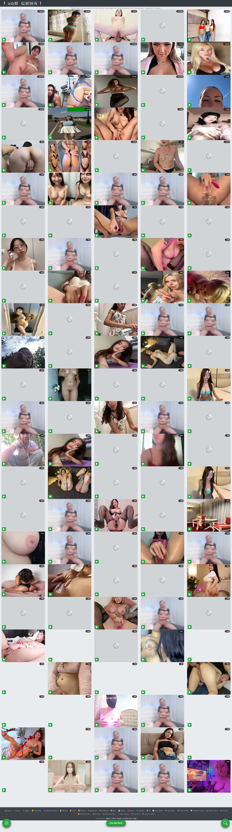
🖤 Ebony (16, 811)
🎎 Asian (7, 811)
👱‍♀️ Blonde (82, 811)
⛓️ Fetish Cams (212, 811)
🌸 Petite (121, 811)
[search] (225, 823)
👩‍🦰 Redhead (103, 811)
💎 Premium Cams (197, 811)
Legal (134, 818)
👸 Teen (73, 811)
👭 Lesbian (140, 811)
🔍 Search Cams (148, 814)
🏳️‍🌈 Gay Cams (170, 811)
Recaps (119, 818)
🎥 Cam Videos (123, 814)
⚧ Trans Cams (182, 811)
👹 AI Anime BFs (109, 814)
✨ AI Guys (96, 814)
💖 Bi (148, 811)
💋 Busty (130, 811)
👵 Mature (64, 811)
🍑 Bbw (113, 811)
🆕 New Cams (157, 811)
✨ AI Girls (224, 811)
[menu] (6, 823)
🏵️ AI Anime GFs (84, 814)
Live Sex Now (116, 823)
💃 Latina (25, 811)
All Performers (127, 818)
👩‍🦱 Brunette (92, 811)
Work (114, 818)
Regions (108, 818)
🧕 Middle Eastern (51, 811)
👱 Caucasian (37, 811)
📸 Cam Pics (135, 814)
